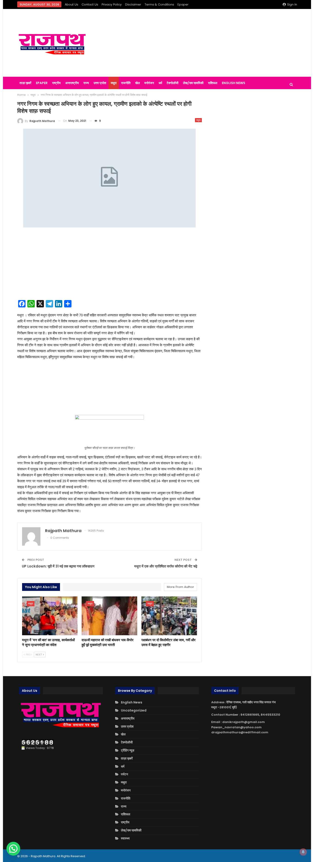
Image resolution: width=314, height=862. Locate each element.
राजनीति (126, 83)
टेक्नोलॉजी (172, 83)
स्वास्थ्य (125, 838)
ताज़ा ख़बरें (25, 83)
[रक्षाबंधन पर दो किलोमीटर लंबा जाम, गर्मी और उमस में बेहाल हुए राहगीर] (169, 615)
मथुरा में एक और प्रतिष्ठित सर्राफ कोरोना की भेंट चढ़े (165, 566)
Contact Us (90, 4)
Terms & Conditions (159, 4)
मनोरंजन (149, 83)
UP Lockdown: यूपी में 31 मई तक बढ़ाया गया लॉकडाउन (58, 566)
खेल (137, 83)
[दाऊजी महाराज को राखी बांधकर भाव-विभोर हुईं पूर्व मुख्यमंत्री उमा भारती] (109, 615)
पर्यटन (124, 774)
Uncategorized (133, 710)
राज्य (86, 83)
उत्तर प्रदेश (100, 83)
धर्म (160, 83)
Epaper (182, 4)
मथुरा (114, 83)
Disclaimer (133, 4)
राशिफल (212, 83)
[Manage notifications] (303, 852)
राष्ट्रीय (56, 83)
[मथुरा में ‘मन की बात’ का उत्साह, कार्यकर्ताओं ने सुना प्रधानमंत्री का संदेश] (50, 615)
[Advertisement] (205, 43)
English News (233, 83)
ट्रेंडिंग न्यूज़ (127, 750)
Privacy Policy (112, 4)
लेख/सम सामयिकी (193, 83)
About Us (71, 4)
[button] (13, 849)
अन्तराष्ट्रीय (72, 83)
